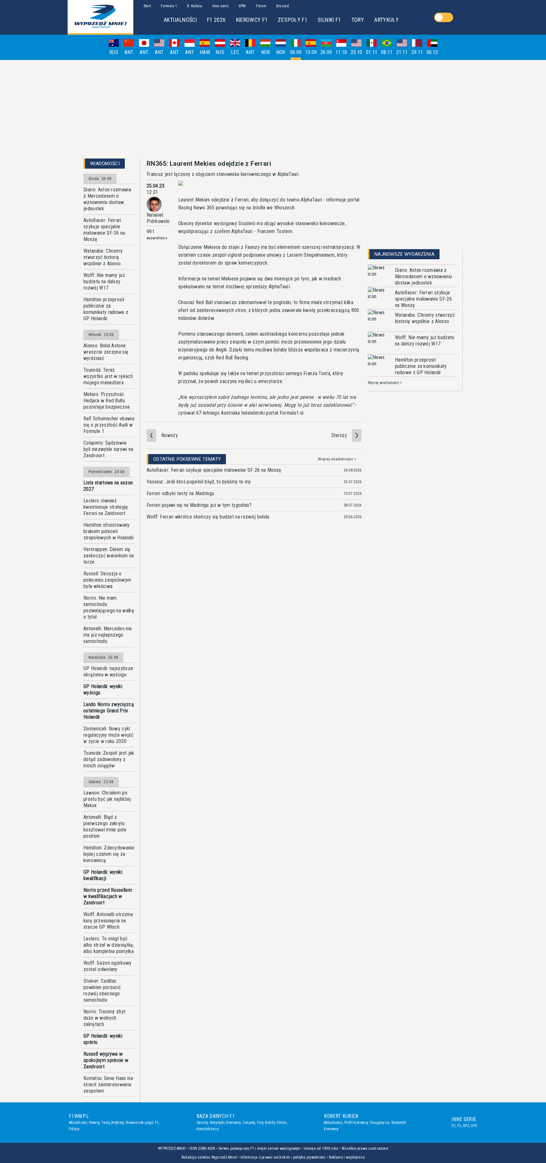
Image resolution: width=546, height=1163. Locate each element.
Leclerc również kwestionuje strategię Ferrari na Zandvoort (105, 507)
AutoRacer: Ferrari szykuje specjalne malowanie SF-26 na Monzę (104, 229)
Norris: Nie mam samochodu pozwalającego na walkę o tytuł (108, 607)
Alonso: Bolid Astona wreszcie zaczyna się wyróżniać (105, 352)
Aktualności (78, 1122)
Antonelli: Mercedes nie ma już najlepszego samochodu (107, 635)
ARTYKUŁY (386, 19)
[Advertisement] (273, 109)
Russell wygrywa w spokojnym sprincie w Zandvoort (105, 1060)
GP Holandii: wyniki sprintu (102, 1039)
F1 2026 (216, 19)
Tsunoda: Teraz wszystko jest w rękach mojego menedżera (108, 376)
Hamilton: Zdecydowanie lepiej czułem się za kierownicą (108, 854)
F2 (453, 1126)
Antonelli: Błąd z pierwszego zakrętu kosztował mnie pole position (104, 826)
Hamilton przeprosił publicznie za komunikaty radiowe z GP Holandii (105, 309)
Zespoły (248, 1122)
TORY (357, 19)
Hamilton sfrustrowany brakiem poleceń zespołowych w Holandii (108, 531)
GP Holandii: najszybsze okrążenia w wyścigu (108, 671)
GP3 (474, 1126)
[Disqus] (254, 623)
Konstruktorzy (208, 1129)
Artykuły (117, 1122)
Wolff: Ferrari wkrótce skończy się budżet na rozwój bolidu (208, 517)
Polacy (74, 1129)
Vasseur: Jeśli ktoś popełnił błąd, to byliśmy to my (199, 482)
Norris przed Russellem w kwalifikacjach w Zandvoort (107, 896)
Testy (105, 1122)
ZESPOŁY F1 (292, 19)
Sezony (202, 1122)
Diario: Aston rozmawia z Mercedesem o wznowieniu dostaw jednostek (107, 199)
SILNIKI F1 (329, 19)
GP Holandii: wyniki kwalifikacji (102, 875)
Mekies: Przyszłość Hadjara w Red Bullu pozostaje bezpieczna (106, 400)
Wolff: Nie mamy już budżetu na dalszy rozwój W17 (104, 281)
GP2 (466, 1126)
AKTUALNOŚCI (180, 19)
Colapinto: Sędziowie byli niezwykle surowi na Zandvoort (108, 449)
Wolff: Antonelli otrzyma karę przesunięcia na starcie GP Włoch (108, 920)
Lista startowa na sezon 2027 (108, 486)
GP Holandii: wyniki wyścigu (102, 689)
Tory (260, 1122)
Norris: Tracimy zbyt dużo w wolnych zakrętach (104, 1018)
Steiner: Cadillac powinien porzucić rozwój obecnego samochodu (102, 990)
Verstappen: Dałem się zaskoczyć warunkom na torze (108, 555)
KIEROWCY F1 (252, 19)
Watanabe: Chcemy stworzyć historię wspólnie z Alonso (103, 257)
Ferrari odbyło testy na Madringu (180, 493)
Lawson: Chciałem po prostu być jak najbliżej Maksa (107, 799)
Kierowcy (233, 1122)
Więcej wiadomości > (337, 459)
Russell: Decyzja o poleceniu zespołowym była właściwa (107, 580)
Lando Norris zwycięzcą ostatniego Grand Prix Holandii (108, 710)
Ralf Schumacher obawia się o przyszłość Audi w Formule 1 (108, 425)
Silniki (281, 1122)
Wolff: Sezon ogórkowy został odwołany (107, 966)
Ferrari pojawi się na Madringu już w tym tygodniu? (199, 505)
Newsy (94, 1122)
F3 (459, 1126)
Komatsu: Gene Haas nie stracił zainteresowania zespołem (108, 1084)
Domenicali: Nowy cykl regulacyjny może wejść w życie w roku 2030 (108, 735)
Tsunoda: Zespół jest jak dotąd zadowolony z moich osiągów (108, 759)
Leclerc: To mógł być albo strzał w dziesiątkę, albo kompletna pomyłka (108, 945)
